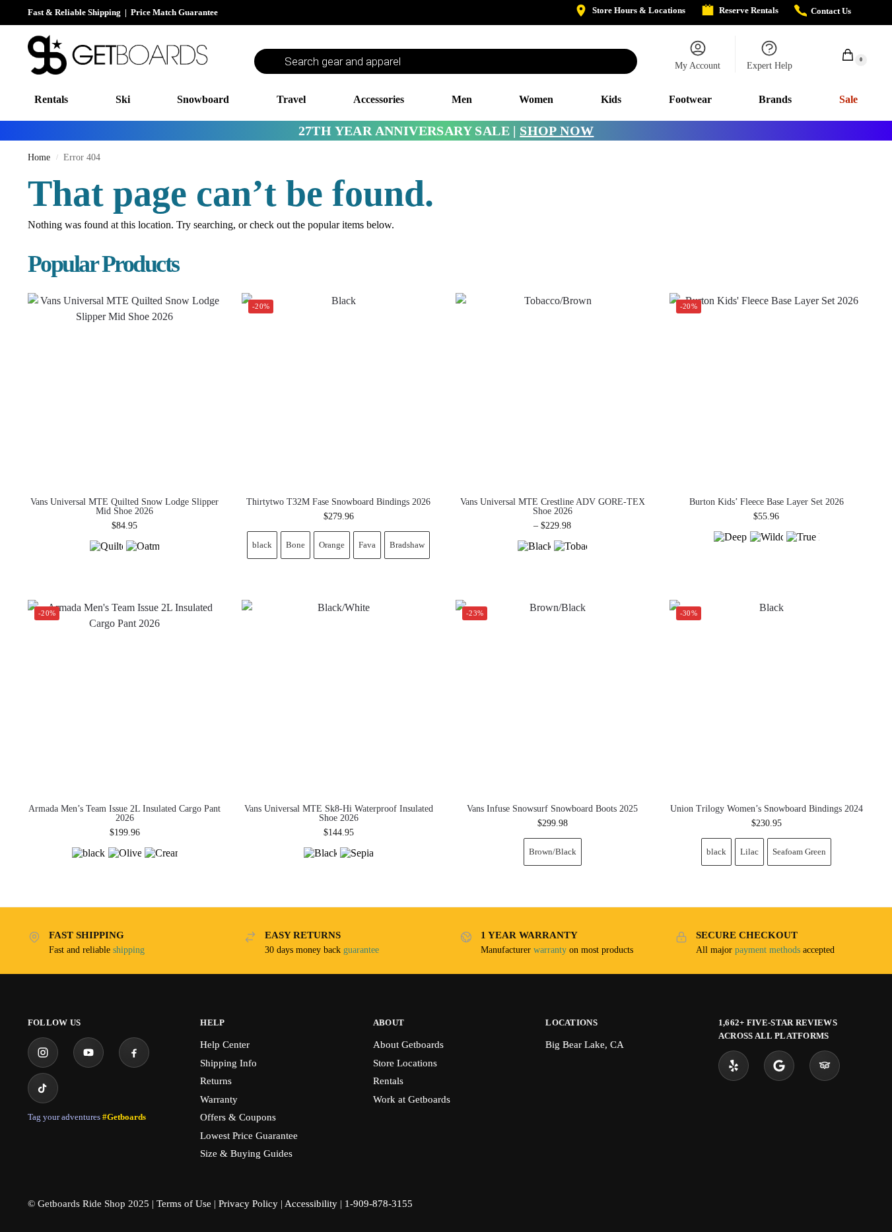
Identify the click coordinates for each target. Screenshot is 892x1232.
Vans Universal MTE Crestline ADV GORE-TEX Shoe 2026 (552, 507)
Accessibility (311, 1203)
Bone (295, 545)
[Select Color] (125, 558)
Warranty (219, 1099)
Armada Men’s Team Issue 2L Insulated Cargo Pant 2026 (124, 813)
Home (39, 157)
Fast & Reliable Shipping (74, 12)
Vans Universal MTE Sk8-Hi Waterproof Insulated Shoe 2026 (338, 813)
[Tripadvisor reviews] (824, 1066)
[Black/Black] (534, 556)
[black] (88, 863)
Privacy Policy (248, 1203)
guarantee (361, 950)
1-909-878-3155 (379, 1203)
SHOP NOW (557, 130)
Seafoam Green (799, 852)
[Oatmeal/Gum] (142, 556)
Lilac (749, 852)
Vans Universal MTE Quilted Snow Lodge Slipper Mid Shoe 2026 (124, 507)
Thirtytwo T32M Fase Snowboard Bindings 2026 (338, 502)
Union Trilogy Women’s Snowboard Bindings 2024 (766, 809)
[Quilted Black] (106, 556)
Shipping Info (228, 1063)
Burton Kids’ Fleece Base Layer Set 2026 (766, 502)
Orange (332, 545)
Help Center (225, 1044)
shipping (129, 950)
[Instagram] (43, 1052)
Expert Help (769, 66)
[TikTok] (43, 1088)
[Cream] (161, 863)
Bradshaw (407, 545)
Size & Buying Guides (246, 1153)
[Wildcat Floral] (766, 547)
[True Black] (802, 547)
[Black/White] (320, 863)
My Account (697, 66)
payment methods (767, 950)
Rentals (388, 1081)
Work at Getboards (411, 1099)
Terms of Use (183, 1203)
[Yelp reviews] (733, 1066)
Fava (367, 545)
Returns (216, 1081)
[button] (840, 54)
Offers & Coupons (238, 1117)
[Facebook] (134, 1052)
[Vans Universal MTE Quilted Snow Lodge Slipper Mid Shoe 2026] (125, 390)
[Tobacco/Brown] (570, 556)
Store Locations (405, 1063)
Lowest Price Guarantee (249, 1135)
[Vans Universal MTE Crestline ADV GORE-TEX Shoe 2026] (553, 390)
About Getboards (408, 1044)
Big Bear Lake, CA (584, 1044)
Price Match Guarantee (174, 12)
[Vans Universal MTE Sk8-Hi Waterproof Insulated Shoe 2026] (339, 697)
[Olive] (124, 863)
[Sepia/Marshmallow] (356, 863)
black (262, 545)
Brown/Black (552, 852)
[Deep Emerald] (730, 547)
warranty (549, 950)
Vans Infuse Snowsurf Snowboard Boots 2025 (552, 809)
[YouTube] (88, 1052)
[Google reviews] (779, 1066)
